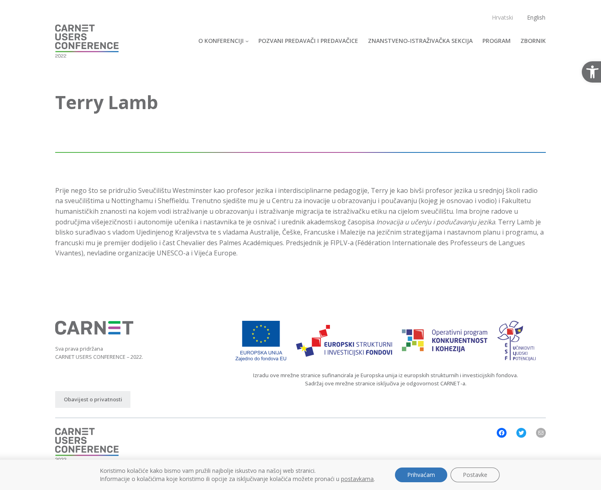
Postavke (475, 475)
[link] (87, 41)
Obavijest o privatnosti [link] (93, 399)
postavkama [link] (357, 479)
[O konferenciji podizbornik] (247, 41)
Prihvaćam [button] (421, 475)
